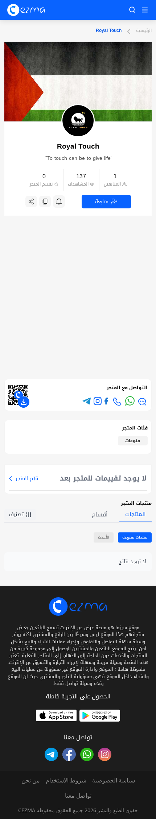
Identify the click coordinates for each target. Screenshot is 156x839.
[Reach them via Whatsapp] (130, 401)
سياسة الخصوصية (113, 780)
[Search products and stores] (132, 10)
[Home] (26, 10)
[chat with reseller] (142, 402)
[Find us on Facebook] (106, 401)
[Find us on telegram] (86, 401)
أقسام (100, 514)
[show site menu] (144, 10)
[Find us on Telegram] (51, 754)
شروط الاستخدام (66, 780)
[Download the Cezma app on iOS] (56, 716)
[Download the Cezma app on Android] (99, 716)
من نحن (30, 780)
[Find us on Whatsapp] (87, 754)
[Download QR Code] (23, 402)
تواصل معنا (78, 795)
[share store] (31, 201)
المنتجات (135, 514)
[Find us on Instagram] (98, 401)
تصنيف (16, 514)
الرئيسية (144, 31)
